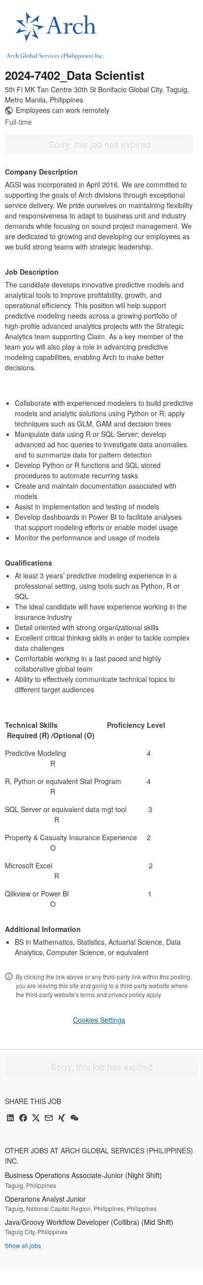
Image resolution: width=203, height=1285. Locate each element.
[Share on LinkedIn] (10, 1118)
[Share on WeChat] (74, 1118)
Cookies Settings (99, 1020)
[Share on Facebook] (23, 1118)
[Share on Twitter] (36, 1118)
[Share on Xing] (62, 1118)
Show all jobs (23, 1245)
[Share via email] (49, 1118)
